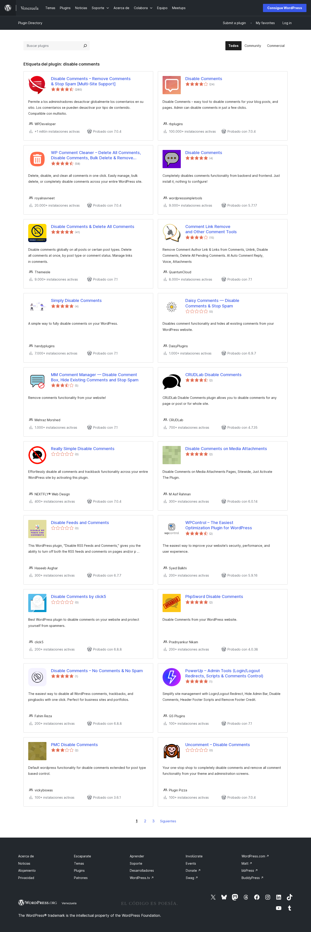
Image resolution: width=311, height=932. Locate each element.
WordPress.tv (142, 878)
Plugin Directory (30, 23)
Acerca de (26, 856)
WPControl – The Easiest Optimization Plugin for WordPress (218, 525)
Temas (79, 863)
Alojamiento (27, 870)
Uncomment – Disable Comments (217, 744)
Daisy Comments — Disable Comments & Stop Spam (212, 303)
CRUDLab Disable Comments (213, 374)
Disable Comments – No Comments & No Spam (97, 670)
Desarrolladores (142, 870)
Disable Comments (203, 78)
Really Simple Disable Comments (83, 448)
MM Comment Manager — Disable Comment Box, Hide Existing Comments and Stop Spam (94, 377)
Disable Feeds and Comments (80, 522)
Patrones (81, 878)
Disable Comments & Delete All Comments (92, 226)
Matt (247, 863)
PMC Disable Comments (74, 744)
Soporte (136, 863)
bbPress (250, 870)
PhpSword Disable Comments (214, 596)
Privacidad (26, 878)
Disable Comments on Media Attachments (226, 448)
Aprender (137, 856)
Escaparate (82, 856)
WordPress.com (255, 856)
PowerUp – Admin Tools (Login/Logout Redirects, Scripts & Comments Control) (224, 673)
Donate (193, 870)
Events (191, 863)
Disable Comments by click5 (78, 596)
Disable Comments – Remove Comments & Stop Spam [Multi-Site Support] (91, 81)
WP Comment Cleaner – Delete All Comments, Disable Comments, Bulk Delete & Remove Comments (96, 155)
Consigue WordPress (284, 8)
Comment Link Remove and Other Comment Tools (211, 229)
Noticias (24, 863)
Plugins (79, 870)
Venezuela (69, 903)
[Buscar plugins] (85, 45)
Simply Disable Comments (76, 300)
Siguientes (168, 821)
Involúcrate (194, 856)
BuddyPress (253, 878)
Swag (192, 878)
